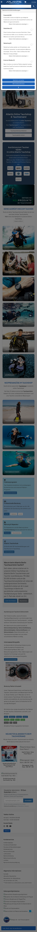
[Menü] (1, 2)
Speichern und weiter (18, 80)
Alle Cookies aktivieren (19, 83)
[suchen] (33, 6)
